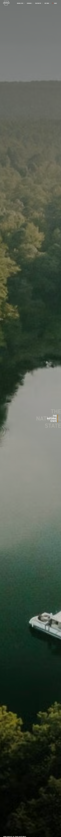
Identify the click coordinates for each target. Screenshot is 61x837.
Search (55, 3)
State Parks (46, 3)
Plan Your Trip (38, 3)
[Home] (6, 3)
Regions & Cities (20, 3)
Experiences (29, 3)
